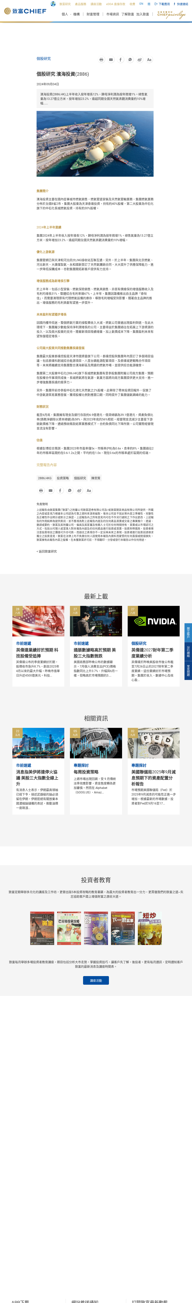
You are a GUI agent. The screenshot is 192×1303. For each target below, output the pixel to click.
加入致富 (142, 14)
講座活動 (96, 980)
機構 (76, 14)
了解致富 (127, 14)
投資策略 (63, 478)
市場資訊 (112, 14)
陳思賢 (95, 478)
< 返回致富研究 (47, 551)
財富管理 (93, 14)
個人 (65, 14)
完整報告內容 (47, 465)
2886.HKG (45, 478)
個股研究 (80, 478)
